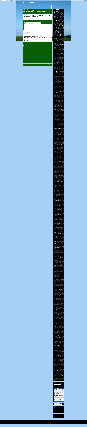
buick (58, 139)
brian (61, 137)
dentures (57, 44)
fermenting (57, 196)
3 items (60, 66)
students (55, 33)
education (61, 21)
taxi (58, 57)
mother (55, 52)
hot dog (62, 220)
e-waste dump (60, 181)
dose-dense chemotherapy (56, 176)
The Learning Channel (58, 106)
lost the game (59, 250)
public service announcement (56, 304)
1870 (59, 62)
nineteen (54, 276)
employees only (55, 187)
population (61, 298)
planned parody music (62, 295)
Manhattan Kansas (59, 20)
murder (62, 30)
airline (54, 39)
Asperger (62, 69)
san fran (54, 55)
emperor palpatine (58, 186)
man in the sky (55, 252)
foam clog (63, 200)
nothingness (59, 281)
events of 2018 (62, 190)
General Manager (55, 83)
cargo (54, 144)
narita (60, 271)
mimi (57, 262)
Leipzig (63, 90)
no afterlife (62, 276)
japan (62, 18)
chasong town (62, 148)
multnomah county (62, 269)
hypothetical (58, 223)
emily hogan (56, 185)
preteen (54, 54)
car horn (63, 143)
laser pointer (62, 242)
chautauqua (58, 149)
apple (60, 118)
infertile (56, 227)
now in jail (63, 281)
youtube (61, 34)
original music (55, 286)
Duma (55, 80)
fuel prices (57, 204)
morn (57, 266)
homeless (60, 219)
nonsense (60, 279)
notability (54, 281)
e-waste (57, 181)
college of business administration (57, 158)
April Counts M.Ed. (58, 69)
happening (60, 215)
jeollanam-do (55, 234)
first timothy (60, 199)
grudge (55, 214)
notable (56, 281)
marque (56, 255)
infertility (58, 227)
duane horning (58, 180)
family (54, 194)
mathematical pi (56, 256)
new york (55, 53)
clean (59, 27)
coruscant (55, 162)
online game (57, 284)
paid (57, 289)
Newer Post (24, 64)
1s (57, 64)
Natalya (61, 95)
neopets (62, 274)
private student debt (57, 31)
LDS (59, 16)
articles (61, 120)
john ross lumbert (58, 236)
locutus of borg (55, 248)
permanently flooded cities (60, 293)
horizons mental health (56, 220)
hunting (58, 222)
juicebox (56, 237)
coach (59, 156)
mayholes (57, 257)
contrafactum (59, 14)
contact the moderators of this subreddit (42, 39)
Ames (62, 68)
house (62, 49)
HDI (62, 85)
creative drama (55, 163)
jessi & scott (58, 234)
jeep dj (55, 233)
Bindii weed (62, 71)
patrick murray (60, 291)
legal (58, 50)
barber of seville (57, 128)
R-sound (54, 99)
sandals (59, 55)
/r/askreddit (62, 59)
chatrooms (55, 149)
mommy (60, 265)
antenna (60, 116)
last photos (57, 243)
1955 (54, 63)
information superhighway (61, 227)
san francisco (57, 55)
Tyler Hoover (55, 38)
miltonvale (55, 262)
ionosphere (60, 229)
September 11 (58, 102)
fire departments (60, 198)
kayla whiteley (60, 238)
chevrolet (55, 27)
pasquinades (63, 290)
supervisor (58, 33)
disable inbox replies (30, 23)
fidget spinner (62, 196)
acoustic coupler (56, 111)
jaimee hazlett (56, 231)
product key (58, 303)
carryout (56, 144)
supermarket (55, 57)
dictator (59, 44)
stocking (62, 32)
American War (60, 68)
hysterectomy (61, 223)
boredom (55, 135)
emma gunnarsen (60, 185)
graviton (54, 213)
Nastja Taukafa (58, 95)
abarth (57, 110)
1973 (62, 63)
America (57, 68)
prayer (56, 299)
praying (58, 299)
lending (59, 246)
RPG (56, 99)
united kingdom (58, 58)
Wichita (61, 38)
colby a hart (60, 157)
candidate (62, 142)
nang (57, 270)
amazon (54, 115)
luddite (56, 251)
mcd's (59, 257)
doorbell (63, 175)
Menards (55, 92)
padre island (56, 289)
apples (62, 118)
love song (61, 250)
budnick (57, 139)
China (62, 35)
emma (57, 185)
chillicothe (55, 152)
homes (60, 49)
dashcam (58, 167)
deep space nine (59, 43)
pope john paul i (57, 298)
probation (60, 302)
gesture (57, 208)
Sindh (60, 102)
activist (63, 111)
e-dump (55, 181)
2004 (62, 64)
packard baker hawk (57, 288)
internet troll (55, 229)
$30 (58, 59)
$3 (55, 59)
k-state (60, 17)
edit (60, 182)
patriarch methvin (56, 291)
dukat (60, 180)
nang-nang (59, 270)
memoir (58, 258)
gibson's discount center (61, 209)
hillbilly (61, 217)
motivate (63, 266)
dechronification (55, 43)
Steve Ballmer (60, 104)
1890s (63, 62)
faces (61, 192)
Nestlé (63, 95)
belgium (62, 130)
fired (59, 28)
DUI (56, 77)
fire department (57, 198)
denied (62, 171)
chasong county (58, 148)
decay (58, 168)
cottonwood (60, 162)
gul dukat (60, 214)
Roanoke (58, 100)
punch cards (61, 304)
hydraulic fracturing (61, 222)
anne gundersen (57, 116)
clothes (54, 156)
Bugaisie (57, 72)
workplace (57, 34)
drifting (61, 177)
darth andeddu (55, 167)
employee (58, 18)
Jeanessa (63, 87)
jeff (57, 233)
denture (55, 44)
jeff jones (59, 233)
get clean (59, 208)
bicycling (57, 132)
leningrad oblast (61, 246)
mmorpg (60, 30)
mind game (59, 262)
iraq (62, 229)
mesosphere (58, 260)
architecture (61, 119)
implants (57, 225)
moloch (56, 265)
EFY (59, 80)
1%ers (54, 61)
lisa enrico (59, 247)
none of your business (56, 279)
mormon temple (55, 266)
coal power (62, 156)
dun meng (63, 180)
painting (62, 289)
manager (60, 19)
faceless (59, 192)
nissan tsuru (59, 276)
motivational (55, 267)
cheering (63, 149)
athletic (57, 123)
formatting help (39, 28)
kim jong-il (59, 239)
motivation (57, 52)
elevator (60, 184)
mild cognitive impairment (56, 261)
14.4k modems (56, 62)
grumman (60, 48)
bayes (56, 129)
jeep (54, 233)
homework (62, 219)
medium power (56, 258)
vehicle (60, 58)
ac (63, 38)
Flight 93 (62, 82)
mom (58, 265)
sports (59, 32)
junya (59, 237)
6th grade (63, 11)
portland (63, 298)
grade (55, 48)
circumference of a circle (59, 154)
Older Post (50, 64)
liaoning (54, 247)
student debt (61, 23)
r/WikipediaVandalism (27, 14)
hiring (57, 49)
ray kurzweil (57, 54)
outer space (60, 286)
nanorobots (55, 271)
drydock (54, 180)
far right (56, 194)
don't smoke (58, 175)
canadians (59, 142)
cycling (63, 165)
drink (63, 44)
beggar (56, 130)
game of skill (58, 205)
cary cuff (59, 144)
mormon (62, 17)
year (59, 34)
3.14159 (62, 66)
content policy (37, 28)
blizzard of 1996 (57, 134)
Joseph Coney (57, 88)
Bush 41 (59, 72)
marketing (55, 30)
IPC (57, 36)
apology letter (56, 118)
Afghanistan (55, 68)
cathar (62, 144)
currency (62, 27)
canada (54, 142)
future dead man (59, 204)
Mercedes (57, 92)
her (58, 217)
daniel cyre (58, 166)
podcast (55, 13)
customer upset (60, 165)
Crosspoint (55, 76)
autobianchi (62, 124)
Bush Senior (62, 72)
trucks (55, 58)
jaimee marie (59, 231)
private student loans (61, 31)
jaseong (62, 232)
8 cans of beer (62, 67)
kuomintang (60, 241)
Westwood (57, 109)
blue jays (60, 134)
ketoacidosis (55, 239)
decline (62, 168)
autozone (61, 125)
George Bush (59, 83)
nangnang (62, 270)
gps (54, 48)
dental (59, 21)
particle (54, 290)
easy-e (62, 181)
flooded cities (55, 200)
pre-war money (61, 299)
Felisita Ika (59, 82)
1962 (57, 63)
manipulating (56, 253)
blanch (60, 133)
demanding (55, 171)
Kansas (58, 13)
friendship (58, 47)
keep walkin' (63, 238)
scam (61, 55)
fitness (62, 199)
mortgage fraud (60, 266)
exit (62, 191)
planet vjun (56, 295)
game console (55, 205)
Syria (59, 105)
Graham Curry (56, 85)
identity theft (55, 224)
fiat (58, 196)
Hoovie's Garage (55, 36)
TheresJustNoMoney (27, 32)
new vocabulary (55, 275)
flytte (60, 200)
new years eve (58, 275)
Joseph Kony (60, 88)
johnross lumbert (62, 236)
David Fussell (59, 78)
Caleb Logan (57, 73)
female (57, 195)
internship (58, 229)
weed (62, 58)
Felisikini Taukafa (55, 82)
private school (57, 302)
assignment (60, 121)
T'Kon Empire (62, 105)
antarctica (56, 39)
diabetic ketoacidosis (61, 172)
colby (57, 157)
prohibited (62, 303)
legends (57, 246)
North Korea (61, 16)
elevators (62, 184)
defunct (62, 43)
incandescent (62, 225)
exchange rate (60, 191)
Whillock (59, 109)
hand (57, 215)
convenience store (61, 161)
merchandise (55, 260)
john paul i (55, 236)
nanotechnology (58, 271)
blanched (62, 133)
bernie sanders (59, 40)
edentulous (60, 45)
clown (56, 156)
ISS (56, 86)
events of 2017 (58, 190)
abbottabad (60, 110)
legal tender (55, 246)
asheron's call (62, 39)
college (55, 21)
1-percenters (60, 61)
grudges (57, 214)
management (59, 252)
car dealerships (60, 143)
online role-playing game (61, 284)
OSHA (54, 97)
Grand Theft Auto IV (59, 85)
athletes (55, 123)
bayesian (58, 129)
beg (54, 130)
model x (54, 265)
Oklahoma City (59, 97)
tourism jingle (56, 15)
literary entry (61, 13)
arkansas (54, 120)
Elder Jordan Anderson (56, 81)
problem (62, 302)
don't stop (61, 175)
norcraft (62, 279)
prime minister (62, 300)
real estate (60, 54)
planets (58, 295)
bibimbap (54, 132)
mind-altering (62, 262)
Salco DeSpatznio (61, 101)
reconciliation (63, 54)
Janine (57, 87)
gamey (60, 205)
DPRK (55, 77)
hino (63, 217)
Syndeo (57, 105)
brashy (55, 137)
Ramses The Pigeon (61, 99)
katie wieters (57, 238)
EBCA (57, 80)
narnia (62, 271)
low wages (55, 251)
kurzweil (62, 241)
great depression (59, 213)
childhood (60, 151)
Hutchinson (55, 20)
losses (56, 250)
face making (57, 192)
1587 (58, 62)
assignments (63, 121)
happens (62, 215)
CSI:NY (55, 73)
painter (60, 289)
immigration (63, 224)
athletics (60, 123)
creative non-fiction (59, 163)
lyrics (63, 50)
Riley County (56, 100)
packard (54, 23)
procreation (55, 303)
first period (58, 199)
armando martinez (57, 120)
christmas (62, 153)
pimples (60, 294)
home (59, 49)
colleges (61, 158)
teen (59, 57)
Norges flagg (55, 96)
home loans (57, 219)
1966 (59, 63)
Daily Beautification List (60, 77)
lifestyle (61, 50)
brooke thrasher (58, 138)
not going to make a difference (61, 280)
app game (58, 118)
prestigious (60, 300)
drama (54, 177)
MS (61, 91)
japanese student (59, 232)
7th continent (57, 67)
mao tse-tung (61, 253)
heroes (60, 217)
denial (60, 171)
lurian (60, 251)
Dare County (56, 78)
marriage (59, 255)
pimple (58, 294)
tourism (59, 12)
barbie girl (61, 128)
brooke (55, 138)
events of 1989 (55, 190)
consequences (55, 161)
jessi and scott (61, 234)
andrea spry (61, 26)
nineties (56, 276)
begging (58, 130)
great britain (58, 48)
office (60, 53)
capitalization (55, 143)
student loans (56, 16)
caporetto (57, 143)
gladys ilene (60, 210)
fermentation (62, 195)
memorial (60, 258)
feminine (59, 195)
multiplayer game (58, 269)
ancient (63, 115)
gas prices (57, 206)
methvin (60, 260)
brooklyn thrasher (61, 138)
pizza (62, 294)
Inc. (60, 86)
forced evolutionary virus (61, 201)
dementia (58, 171)
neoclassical (59, 274)
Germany (61, 25)
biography (57, 17)
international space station (60, 228)
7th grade (59, 67)
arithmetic (59, 39)
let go (59, 50)
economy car (55, 182)
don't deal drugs (55, 175)
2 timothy (59, 64)
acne (54, 111)
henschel (56, 217)
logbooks (60, 248)
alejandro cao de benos (58, 114)
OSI (56, 97)
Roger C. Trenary (61, 100)
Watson (54, 109)
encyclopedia (59, 187)
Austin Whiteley (58, 35)
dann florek (61, 166)
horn (58, 220)
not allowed (57, 280)
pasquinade (60, 290)
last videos (59, 243)
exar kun (57, 191)
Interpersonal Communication (61, 36)
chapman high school (61, 147)
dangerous (55, 166)
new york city (58, 53)
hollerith (55, 219)
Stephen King (57, 104)
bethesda (62, 40)
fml (63, 21)
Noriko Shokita (58, 96)
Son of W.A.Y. (56, 10)
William (62, 109)
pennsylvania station (55, 293)
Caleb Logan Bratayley (61, 73)
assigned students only (56, 121)
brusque (54, 139)
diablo (55, 12)
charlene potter (55, 148)
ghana (55, 209)
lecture (56, 50)
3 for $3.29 (58, 66)
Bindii (57, 71)
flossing (57, 200)
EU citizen (61, 80)
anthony (62, 116)
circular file (55, 154)
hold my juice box (61, 218)
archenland (58, 119)
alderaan (54, 114)
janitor (56, 232)
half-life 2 (55, 215)
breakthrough (59, 137)
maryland (62, 255)
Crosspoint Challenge (59, 76)
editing (62, 182)
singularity (57, 32)
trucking (54, 34)
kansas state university (56, 19)
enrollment (62, 187)
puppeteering (57, 305)
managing (62, 252)
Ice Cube (58, 86)
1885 (61, 62)
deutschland (58, 172)
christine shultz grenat (58, 153)
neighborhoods (56, 274)
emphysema (62, 186)
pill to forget (57, 294)
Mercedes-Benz (60, 92)
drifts (62, 177)
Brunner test (58, 24)
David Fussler (62, 78)
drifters (59, 177)
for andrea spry (56, 201)
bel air (60, 130)
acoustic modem (60, 111)
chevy (57, 27)
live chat (63, 247)
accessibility (63, 110)
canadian (57, 142)
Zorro (54, 110)
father (61, 194)
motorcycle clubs (61, 267)
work (55, 24)
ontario (62, 53)
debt (57, 21)
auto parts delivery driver (58, 124)
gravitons (57, 213)
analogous (61, 115)
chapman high (57, 147)
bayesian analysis (61, 129)
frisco (60, 47)
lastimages (61, 243)
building (61, 139)
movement (62, 52)
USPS (57, 38)
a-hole (56, 110)
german (55, 208)
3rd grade (59, 11)
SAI (56, 101)
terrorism (63, 57)
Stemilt (54, 104)
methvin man (63, 260)
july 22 (57, 237)
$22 (54, 59)
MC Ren (59, 91)
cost (57, 162)
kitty (62, 239)
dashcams (60, 167)
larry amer (57, 242)
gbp (61, 206)
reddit (62, 19)
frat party (59, 203)
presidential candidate (56, 300)
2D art (55, 66)
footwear (62, 28)
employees (62, 45)
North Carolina (61, 96)
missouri (57, 30)
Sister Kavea (63, 102)
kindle (61, 239)
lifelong (56, 247)
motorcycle (60, 52)
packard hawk (61, 288)
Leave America (60, 90)
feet (60, 18)
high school (55, 49)
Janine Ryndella (60, 87)
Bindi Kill (55, 71)
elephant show (57, 184)
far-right (58, 194)
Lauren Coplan (57, 90)
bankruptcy (55, 18)
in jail (59, 225)
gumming (62, 214)
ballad (61, 12)
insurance (55, 228)
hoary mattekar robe (56, 218)
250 (54, 66)
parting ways (57, 290)
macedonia (62, 251)
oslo (57, 286)
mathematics (59, 256)
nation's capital (59, 272)
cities (62, 154)
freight (54, 47)
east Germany (55, 45)
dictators (61, 44)
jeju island (63, 233)
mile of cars (60, 261)
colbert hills (55, 157)
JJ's (55, 87)
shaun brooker (57, 23)
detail (55, 172)
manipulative (58, 253)
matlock (62, 256)
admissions (58, 26)
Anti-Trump (55, 69)
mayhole (55, 257)
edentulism (58, 182)
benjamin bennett (55, 40)
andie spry (63, 20)
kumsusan (57, 241)
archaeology (56, 119)
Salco (58, 101)
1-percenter (57, 61)
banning (54, 128)
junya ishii (61, 237)
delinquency (62, 170)
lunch (58, 251)
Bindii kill (59, 71)
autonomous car (58, 125)
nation (56, 272)
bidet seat (63, 132)
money (62, 265)
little (61, 247)
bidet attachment (59, 132)
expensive (57, 28)
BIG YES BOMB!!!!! (29, 2)
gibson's (57, 209)
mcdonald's (62, 257)
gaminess (62, 205)
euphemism (62, 189)
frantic (57, 203)
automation (55, 125)
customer (57, 165)
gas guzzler (55, 206)
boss (59, 135)
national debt (62, 272)
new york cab (62, 275)
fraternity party (62, 203)
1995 (54, 64)
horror (60, 220)
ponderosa (55, 298)
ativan (62, 123)
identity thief (58, 224)
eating (57, 45)
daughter (62, 167)
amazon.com (57, 115)
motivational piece (58, 267)
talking (60, 33)
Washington (60, 38)
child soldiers (57, 151)
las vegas (59, 242)
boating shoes (62, 134)
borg (57, 135)
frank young (55, 203)
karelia (54, 238)
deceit (60, 168)
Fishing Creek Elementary (56, 25)
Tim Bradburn (62, 106)
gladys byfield (57, 210)
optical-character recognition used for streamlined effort (58, 285)
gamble (62, 47)
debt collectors (56, 168)
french (56, 47)
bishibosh (58, 133)
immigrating (60, 224)
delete (56, 170)
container (58, 161)
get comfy (61, 208)
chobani (60, 152)
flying (59, 200)
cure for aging (55, 165)
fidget (60, 196)
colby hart (62, 157)
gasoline (59, 206)
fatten (63, 194)
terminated (63, 33)
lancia (54, 242)
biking (54, 133)
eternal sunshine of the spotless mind (57, 189)
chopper (62, 152)
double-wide (61, 176)
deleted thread (59, 170)
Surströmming (55, 105)
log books (58, 248)
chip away (57, 152)
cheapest (60, 149)
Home (37, 64)
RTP (58, 99)
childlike (62, 151)
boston (61, 135)
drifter (57, 177)
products (60, 303)
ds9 (56, 180)
